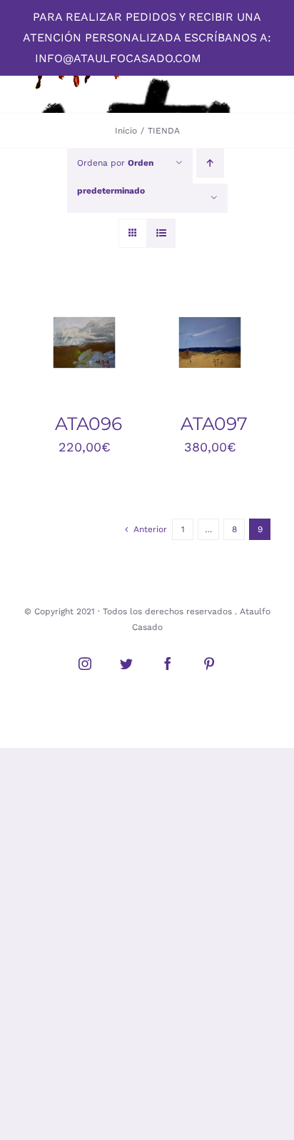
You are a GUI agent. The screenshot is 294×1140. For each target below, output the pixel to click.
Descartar (232, 58)
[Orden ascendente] (210, 163)
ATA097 (214, 423)
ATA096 (88, 423)
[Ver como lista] (161, 233)
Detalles (69, 366)
